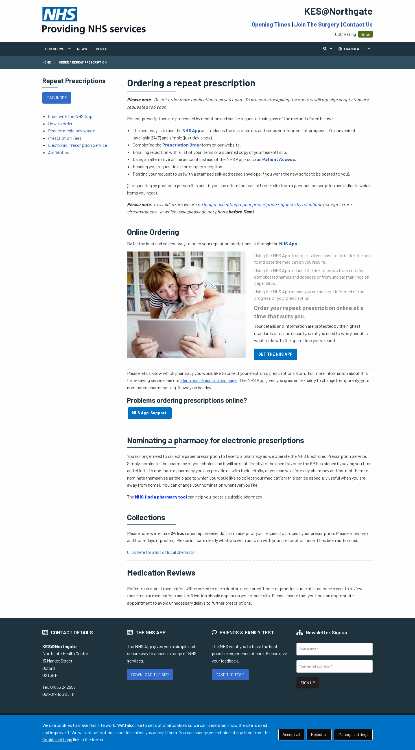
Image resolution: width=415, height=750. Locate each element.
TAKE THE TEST (230, 674)
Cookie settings (57, 739)
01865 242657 (63, 687)
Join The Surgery (316, 24)
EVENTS (100, 49)
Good (365, 34)
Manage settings (353, 734)
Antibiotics (58, 152)
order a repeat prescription (83, 62)
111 (72, 694)
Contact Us (358, 24)
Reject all (319, 734)
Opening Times (271, 24)
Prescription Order (181, 144)
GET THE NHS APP (275, 354)
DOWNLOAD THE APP (150, 674)
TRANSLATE (353, 49)
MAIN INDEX (57, 97)
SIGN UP (308, 682)
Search (329, 49)
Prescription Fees (65, 138)
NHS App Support (149, 412)
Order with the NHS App (70, 116)
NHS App (191, 130)
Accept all (291, 734)
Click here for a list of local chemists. (161, 552)
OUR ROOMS (54, 49)
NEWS (82, 49)
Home (46, 62)
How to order (60, 123)
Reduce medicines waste (71, 130)
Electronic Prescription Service (77, 145)
